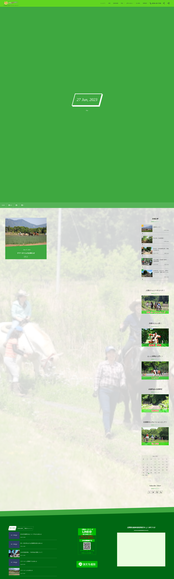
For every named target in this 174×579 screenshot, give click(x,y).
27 (147, 472)
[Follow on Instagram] (157, 492)
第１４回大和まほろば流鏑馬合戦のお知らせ (31, 543)
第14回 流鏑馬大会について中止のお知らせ (31, 534)
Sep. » (146, 475)
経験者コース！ (157, 227)
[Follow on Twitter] (153, 492)
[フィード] (161, 492)
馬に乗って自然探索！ (158, 238)
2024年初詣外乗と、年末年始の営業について (31, 552)
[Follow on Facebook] (149, 492)
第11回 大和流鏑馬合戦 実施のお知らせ (161, 249)
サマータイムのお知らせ (26, 570)
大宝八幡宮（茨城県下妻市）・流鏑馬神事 (161, 260)
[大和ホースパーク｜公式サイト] (11, 3)
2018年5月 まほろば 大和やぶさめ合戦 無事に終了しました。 (161, 272)
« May (143, 475)
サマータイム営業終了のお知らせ (28, 561)
